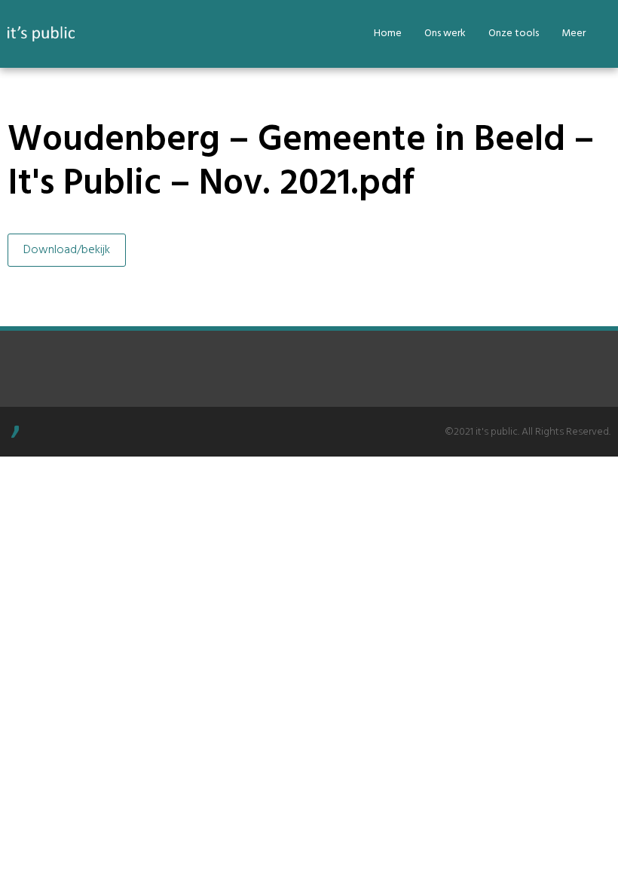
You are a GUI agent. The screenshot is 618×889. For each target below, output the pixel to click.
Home (388, 33)
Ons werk (445, 33)
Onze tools (513, 33)
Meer (573, 33)
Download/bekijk (66, 250)
